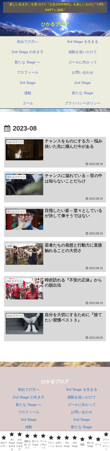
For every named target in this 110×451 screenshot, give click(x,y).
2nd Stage (81, 419)
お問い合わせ (81, 412)
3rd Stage (29, 419)
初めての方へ (28, 389)
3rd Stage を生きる (81, 389)
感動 (28, 427)
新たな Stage (81, 427)
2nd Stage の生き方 (29, 397)
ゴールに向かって (81, 405)
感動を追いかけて (81, 397)
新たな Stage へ (28, 405)
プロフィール (28, 412)
